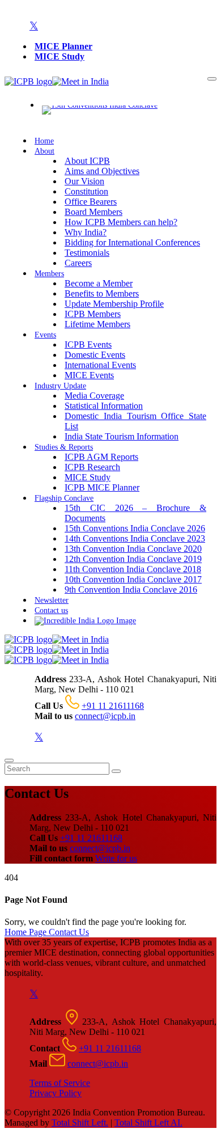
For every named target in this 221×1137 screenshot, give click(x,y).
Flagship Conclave (64, 498)
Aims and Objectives (102, 171)
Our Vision (84, 181)
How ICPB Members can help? (121, 222)
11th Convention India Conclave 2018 (133, 569)
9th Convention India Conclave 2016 (131, 589)
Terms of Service (59, 1083)
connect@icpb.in (105, 716)
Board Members (93, 212)
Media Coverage (94, 395)
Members (49, 273)
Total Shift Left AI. (148, 1122)
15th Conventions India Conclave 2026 (135, 528)
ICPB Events (88, 344)
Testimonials (87, 252)
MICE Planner (63, 46)
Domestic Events (95, 355)
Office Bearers (91, 201)
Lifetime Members (97, 324)
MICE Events (89, 375)
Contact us (51, 610)
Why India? (86, 232)
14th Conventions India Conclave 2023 (135, 538)
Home (44, 141)
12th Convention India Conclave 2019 (133, 559)
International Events (100, 365)
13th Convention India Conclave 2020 (133, 548)
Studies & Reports (64, 447)
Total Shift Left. (80, 1122)
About (44, 151)
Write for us (116, 858)
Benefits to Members (102, 293)
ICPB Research (92, 467)
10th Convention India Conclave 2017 (133, 579)
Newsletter (52, 600)
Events (45, 335)
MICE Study (59, 56)
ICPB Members (93, 314)
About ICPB (87, 161)
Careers (78, 263)
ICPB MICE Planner (102, 487)
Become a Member (99, 283)
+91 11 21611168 (113, 706)
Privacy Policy (55, 1093)
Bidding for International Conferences (132, 242)
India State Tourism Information (121, 436)
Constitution (86, 191)
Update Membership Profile (114, 303)
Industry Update (60, 386)
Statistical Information (104, 406)
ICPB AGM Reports (101, 457)
